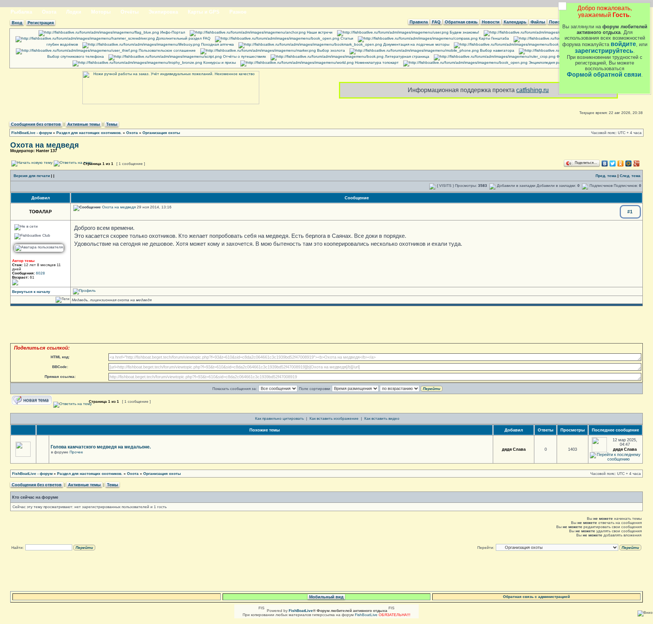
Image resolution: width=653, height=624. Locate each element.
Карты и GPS (204, 12)
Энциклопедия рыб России (552, 62)
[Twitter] (613, 163)
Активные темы (83, 124)
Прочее (76, 452)
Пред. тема (606, 176)
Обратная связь (461, 22)
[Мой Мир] (629, 163)
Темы (111, 124)
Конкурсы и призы (219, 62)
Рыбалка (21, 12)
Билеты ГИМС (590, 44)
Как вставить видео (381, 418)
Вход (17, 22)
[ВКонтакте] (605, 163)
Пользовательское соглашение (167, 50)
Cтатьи (346, 38)
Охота (49, 12)
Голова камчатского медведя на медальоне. (101, 447)
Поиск (555, 22)
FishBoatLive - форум (31, 133)
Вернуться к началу (31, 292)
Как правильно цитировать (279, 418)
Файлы (538, 22)
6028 (40, 273)
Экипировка (163, 12)
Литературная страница (406, 56)
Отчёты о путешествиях (244, 56)
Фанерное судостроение (579, 56)
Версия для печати (32, 176)
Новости (491, 22)
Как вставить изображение (334, 418)
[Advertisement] (326, 325)
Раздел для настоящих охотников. (89, 133)
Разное (237, 12)
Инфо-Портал (172, 32)
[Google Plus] (637, 163)
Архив (605, 32)
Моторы (101, 12)
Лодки (73, 12)
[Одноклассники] (621, 163)
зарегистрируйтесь (604, 51)
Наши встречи (319, 32)
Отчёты (130, 12)
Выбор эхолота (330, 50)
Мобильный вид (326, 597)
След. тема (630, 176)
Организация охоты (161, 133)
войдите (623, 44)
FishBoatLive (366, 615)
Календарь (515, 22)
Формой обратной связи (604, 74)
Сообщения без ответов (36, 124)
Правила (419, 22)
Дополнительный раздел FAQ (182, 38)
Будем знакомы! (464, 32)
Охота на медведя (44, 145)
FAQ (436, 22)
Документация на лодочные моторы (415, 44)
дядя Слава (514, 449)
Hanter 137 (46, 150)
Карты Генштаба (493, 38)
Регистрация (41, 22)
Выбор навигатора (496, 50)
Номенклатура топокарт (376, 62)
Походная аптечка (217, 44)
